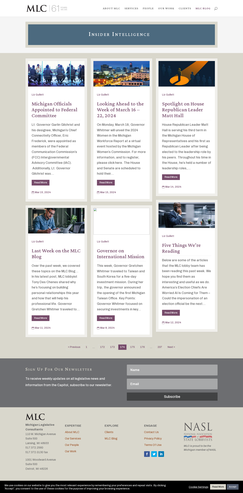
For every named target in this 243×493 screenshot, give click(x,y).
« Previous (74, 347)
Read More (40, 182)
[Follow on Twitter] (154, 454)
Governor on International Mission (120, 253)
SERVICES (131, 8)
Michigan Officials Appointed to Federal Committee (54, 109)
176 (142, 347)
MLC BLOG (203, 8)
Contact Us (151, 432)
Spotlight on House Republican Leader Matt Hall (183, 109)
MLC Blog (111, 438)
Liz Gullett (38, 94)
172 (102, 347)
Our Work (70, 451)
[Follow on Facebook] (147, 454)
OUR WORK (166, 8)
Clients (109, 432)
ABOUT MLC (111, 8)
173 (112, 347)
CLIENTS (185, 8)
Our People (72, 444)
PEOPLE (148, 8)
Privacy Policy (153, 438)
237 (160, 347)
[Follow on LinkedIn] (161, 454)
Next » (171, 347)
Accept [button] (232, 487)
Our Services (73, 438)
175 (132, 347)
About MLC (72, 432)
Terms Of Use (153, 444)
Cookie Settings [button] (198, 487)
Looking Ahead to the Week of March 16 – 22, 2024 (120, 109)
